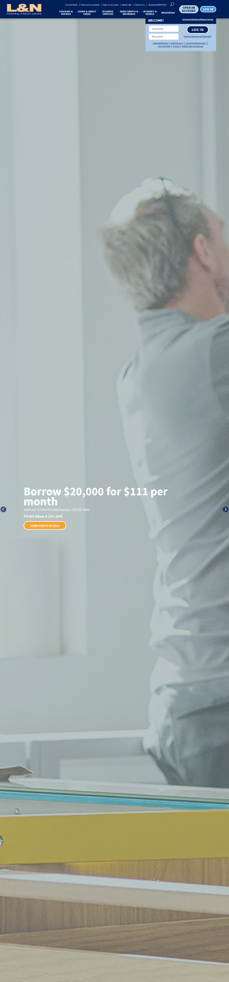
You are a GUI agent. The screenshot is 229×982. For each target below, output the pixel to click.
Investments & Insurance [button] (129, 13)
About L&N (126, 5)
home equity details (44, 525)
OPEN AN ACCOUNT (189, 9)
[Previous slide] (3, 509)
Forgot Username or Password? (197, 36)
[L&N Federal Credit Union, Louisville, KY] (23, 9)
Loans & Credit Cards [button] (87, 13)
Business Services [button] (107, 13)
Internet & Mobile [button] (150, 13)
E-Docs (176, 46)
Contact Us (140, 5)
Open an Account (111, 5)
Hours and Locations (90, 5)
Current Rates (71, 5)
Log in (208, 9)
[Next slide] (225, 509)
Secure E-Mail (164, 46)
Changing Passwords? (196, 43)
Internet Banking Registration (197, 19)
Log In (198, 29)
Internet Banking (160, 43)
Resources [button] (168, 12)
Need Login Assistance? (192, 46)
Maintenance (177, 43)
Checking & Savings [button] (66, 13)
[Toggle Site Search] (172, 4)
